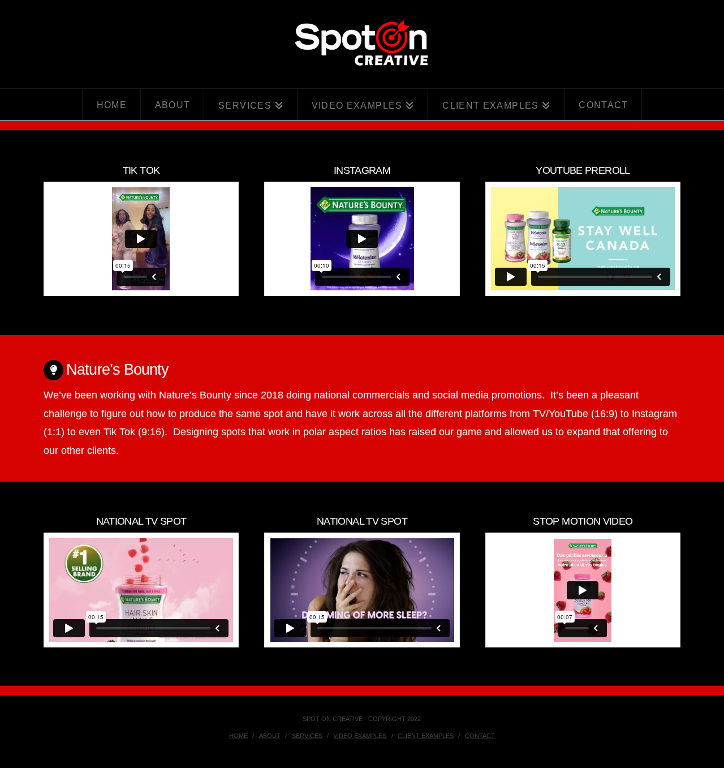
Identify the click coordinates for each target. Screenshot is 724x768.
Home (238, 735)
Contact (480, 735)
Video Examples (359, 735)
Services (307, 735)
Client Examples (426, 735)
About (270, 735)
